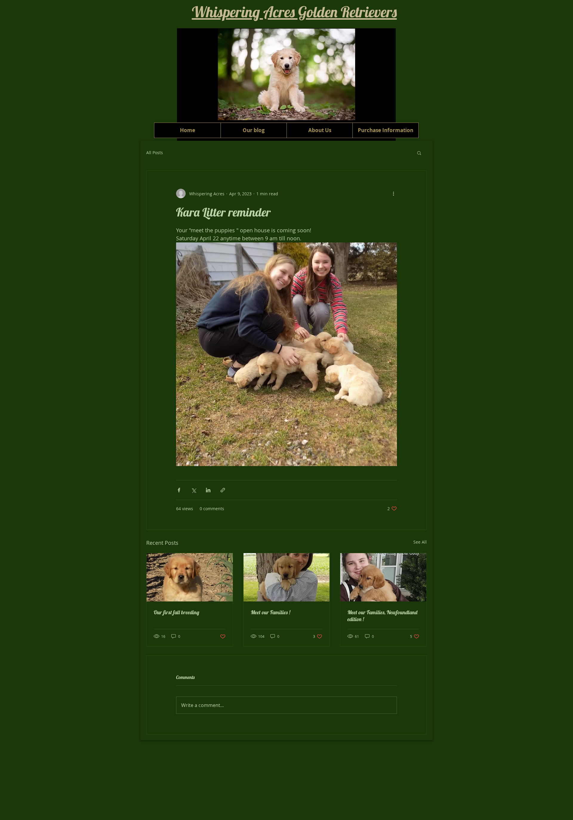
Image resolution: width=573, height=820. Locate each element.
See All (420, 542)
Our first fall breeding (176, 612)
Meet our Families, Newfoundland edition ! (382, 616)
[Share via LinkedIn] (208, 490)
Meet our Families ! (270, 612)
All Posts (154, 152)
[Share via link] (223, 490)
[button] (419, 152)
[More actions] (393, 193)
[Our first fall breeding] (190, 577)
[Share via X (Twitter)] (193, 490)
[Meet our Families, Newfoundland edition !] (383, 577)
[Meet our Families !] (287, 577)
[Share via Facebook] (179, 490)
